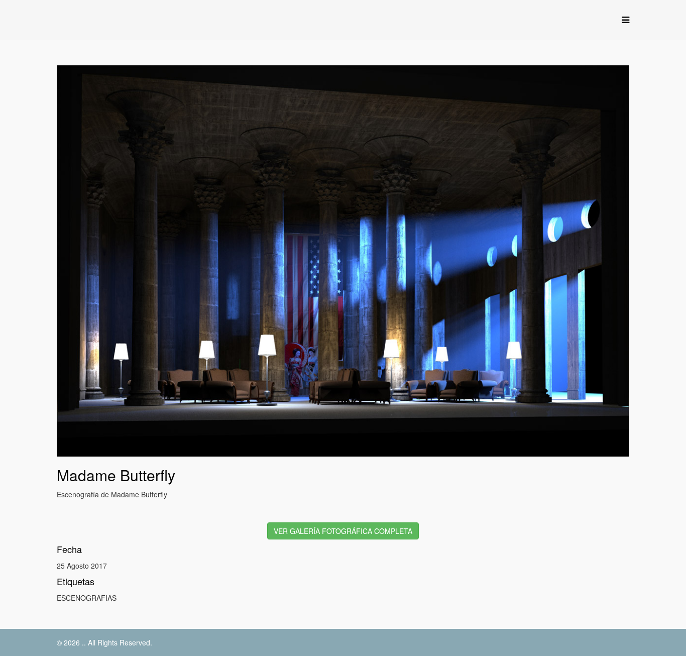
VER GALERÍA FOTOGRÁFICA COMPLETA (343, 531)
